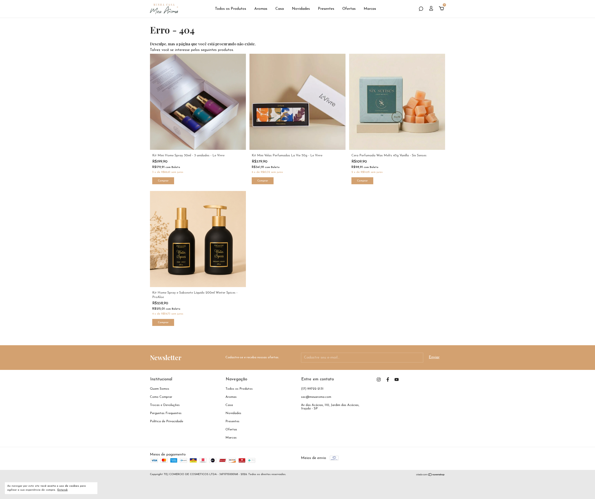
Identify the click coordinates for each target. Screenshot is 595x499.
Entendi (62, 490)
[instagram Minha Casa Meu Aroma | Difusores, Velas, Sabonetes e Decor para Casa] (379, 379)
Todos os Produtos (230, 9)
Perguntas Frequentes (166, 413)
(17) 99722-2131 (312, 389)
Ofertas (349, 9)
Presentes (326, 9)
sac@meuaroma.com (316, 397)
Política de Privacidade (166, 421)
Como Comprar (161, 397)
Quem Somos (159, 389)
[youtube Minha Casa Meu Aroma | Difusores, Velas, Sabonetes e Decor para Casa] (396, 379)
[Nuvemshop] (430, 475)
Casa (279, 9)
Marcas (370, 9)
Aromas (260, 9)
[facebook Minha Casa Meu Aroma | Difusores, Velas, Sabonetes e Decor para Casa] (388, 379)
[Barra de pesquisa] (421, 9)
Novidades (301, 9)
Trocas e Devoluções (165, 405)
